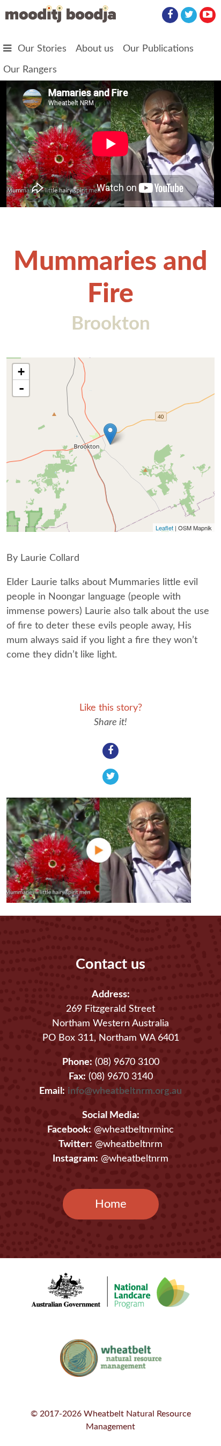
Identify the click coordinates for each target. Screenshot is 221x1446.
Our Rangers (30, 70)
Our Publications (158, 49)
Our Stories (42, 49)
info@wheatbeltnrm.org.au (125, 1091)
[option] (105, 850)
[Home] (60, 20)
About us (95, 49)
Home (111, 1204)
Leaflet (164, 527)
